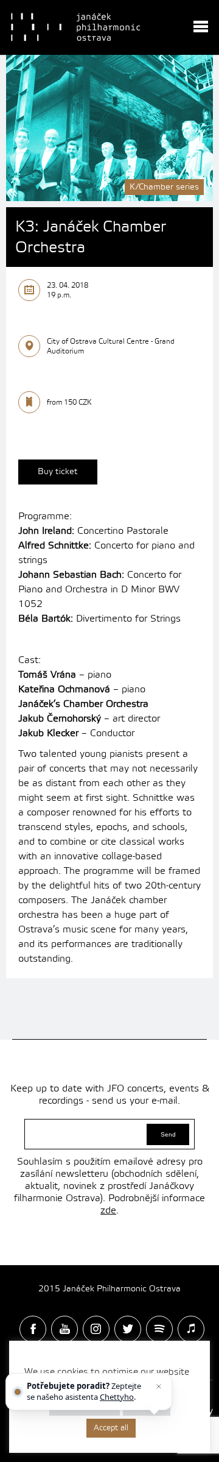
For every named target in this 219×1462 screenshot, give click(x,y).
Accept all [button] (111, 1428)
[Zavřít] (159, 1386)
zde (108, 1210)
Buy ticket (58, 471)
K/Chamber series (164, 187)
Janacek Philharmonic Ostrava (76, 27)
